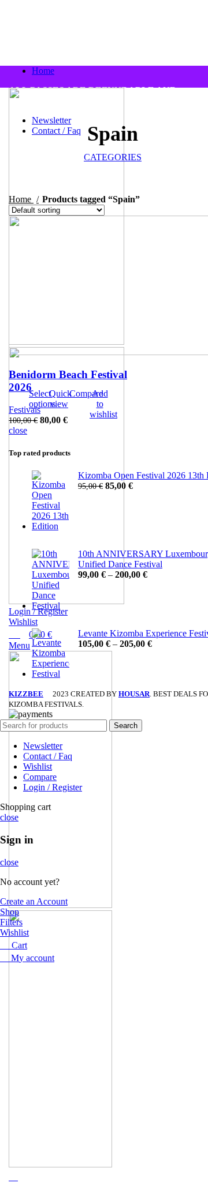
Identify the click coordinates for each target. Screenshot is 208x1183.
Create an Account (34, 901)
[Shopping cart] (13, 1177)
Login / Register (52, 787)
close (18, 430)
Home (21, 199)
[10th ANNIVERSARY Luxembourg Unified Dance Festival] (50, 580)
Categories (113, 157)
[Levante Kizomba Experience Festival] (50, 653)
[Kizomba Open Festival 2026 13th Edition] (50, 501)
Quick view (60, 399)
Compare (40, 777)
